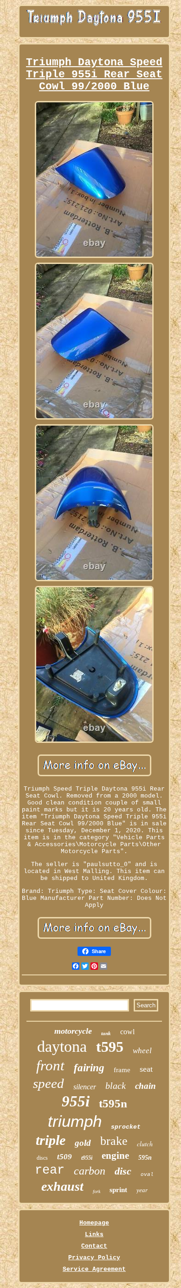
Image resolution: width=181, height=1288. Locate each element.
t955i (86, 1158)
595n (145, 1157)
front (50, 1065)
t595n (113, 1103)
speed (48, 1083)
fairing (89, 1068)
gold (83, 1143)
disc (123, 1171)
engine (115, 1155)
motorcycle (73, 1031)
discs (42, 1158)
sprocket (126, 1127)
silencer (84, 1087)
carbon (89, 1171)
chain (145, 1086)
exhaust (62, 1186)
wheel (142, 1050)
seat (146, 1069)
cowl (127, 1032)
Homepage (94, 1222)
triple (50, 1140)
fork (96, 1191)
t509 (64, 1156)
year (142, 1190)
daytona (62, 1046)
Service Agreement (94, 1269)
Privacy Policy (94, 1257)
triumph (75, 1121)
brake (114, 1141)
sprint (118, 1190)
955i (76, 1101)
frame (122, 1070)
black (115, 1086)
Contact (94, 1246)
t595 (109, 1046)
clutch (145, 1143)
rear (50, 1170)
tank (106, 1033)
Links (94, 1234)
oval (147, 1174)
